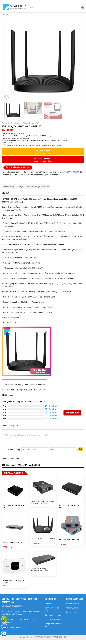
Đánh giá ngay (72, 413)
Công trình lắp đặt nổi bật (53, 625)
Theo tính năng (28, 123)
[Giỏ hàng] (82, 7)
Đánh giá (20, 187)
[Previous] (8, 61)
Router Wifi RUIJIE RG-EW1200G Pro (43, 540)
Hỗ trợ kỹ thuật (72, 612)
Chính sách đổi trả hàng (52, 609)
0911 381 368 (73, 172)
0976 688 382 (29, 619)
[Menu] (31, 7)
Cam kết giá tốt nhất (17, 1)
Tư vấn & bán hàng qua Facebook (37, 187)
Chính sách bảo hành (53, 615)
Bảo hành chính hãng (68, 1)
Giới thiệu (48, 604)
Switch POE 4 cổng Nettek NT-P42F (14, 506)
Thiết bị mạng (16, 123)
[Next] (78, 61)
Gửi (80, 449)
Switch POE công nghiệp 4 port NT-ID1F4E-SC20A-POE (42, 503)
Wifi (37, 123)
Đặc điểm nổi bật (9, 187)
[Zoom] (6, 97)
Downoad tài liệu (72, 604)
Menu (8, 14)
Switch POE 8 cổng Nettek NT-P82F (70, 506)
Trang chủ (5, 123)
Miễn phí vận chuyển (32, 1)
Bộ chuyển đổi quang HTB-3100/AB (69, 541)
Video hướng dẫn (73, 608)
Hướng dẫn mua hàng (53, 619)
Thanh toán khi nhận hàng (50, 1)
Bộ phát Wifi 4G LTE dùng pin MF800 (13, 582)
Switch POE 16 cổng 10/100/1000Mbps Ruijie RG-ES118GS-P (41, 571)
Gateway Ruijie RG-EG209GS (13, 542)
